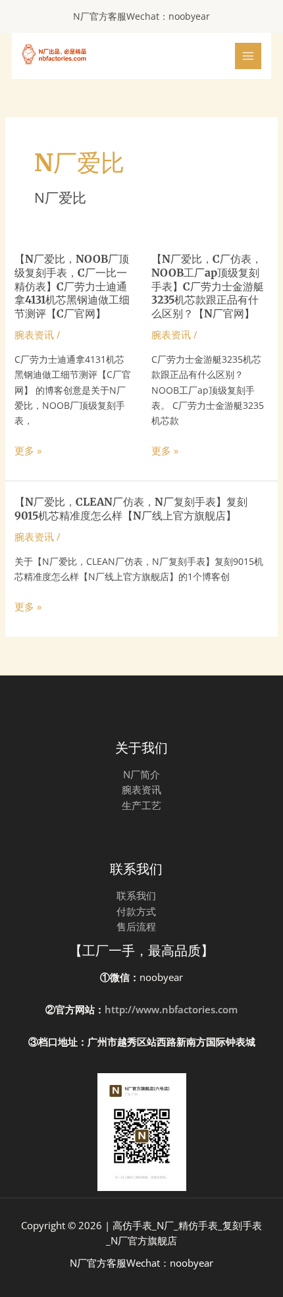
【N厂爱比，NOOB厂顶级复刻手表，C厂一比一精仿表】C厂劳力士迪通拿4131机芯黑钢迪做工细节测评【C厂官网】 (72, 286)
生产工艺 (141, 805)
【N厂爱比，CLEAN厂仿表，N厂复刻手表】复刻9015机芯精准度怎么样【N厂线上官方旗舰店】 (130, 508)
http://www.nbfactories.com (171, 1009)
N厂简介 (141, 774)
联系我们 (136, 895)
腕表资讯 (34, 334)
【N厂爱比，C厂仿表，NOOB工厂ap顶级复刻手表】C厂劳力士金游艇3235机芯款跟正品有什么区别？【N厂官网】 (207, 286)
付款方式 (136, 911)
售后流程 (136, 926)
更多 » (27, 450)
